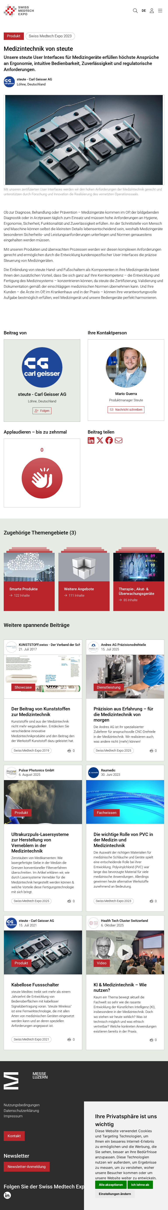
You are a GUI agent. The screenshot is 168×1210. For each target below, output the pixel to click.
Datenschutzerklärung (21, 1110)
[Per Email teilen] (118, 441)
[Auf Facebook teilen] (109, 441)
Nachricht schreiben (128, 409)
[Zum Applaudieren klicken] (42, 478)
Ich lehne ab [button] (140, 1184)
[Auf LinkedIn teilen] (91, 441)
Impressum (13, 1116)
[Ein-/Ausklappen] (160, 11)
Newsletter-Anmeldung (27, 1166)
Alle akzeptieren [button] (111, 1184)
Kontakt (14, 1136)
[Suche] (135, 11)
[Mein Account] (152, 11)
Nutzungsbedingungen (22, 1105)
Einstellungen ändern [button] (115, 1194)
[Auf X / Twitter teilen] (100, 441)
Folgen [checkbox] (44, 410)
